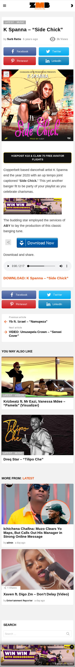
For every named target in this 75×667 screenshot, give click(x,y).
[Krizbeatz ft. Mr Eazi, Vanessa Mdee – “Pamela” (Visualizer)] (37, 377)
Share (6, 74)
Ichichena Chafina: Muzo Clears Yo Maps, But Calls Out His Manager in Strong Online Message (32, 532)
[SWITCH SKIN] (71, 6)
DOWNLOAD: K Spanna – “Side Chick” (35, 278)
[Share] (37, 242)
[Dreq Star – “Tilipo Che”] (37, 435)
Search (68, 634)
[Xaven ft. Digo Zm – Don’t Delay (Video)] (37, 569)
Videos (19, 395)
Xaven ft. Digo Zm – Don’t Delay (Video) (36, 594)
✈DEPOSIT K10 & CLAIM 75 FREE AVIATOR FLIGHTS (37, 157)
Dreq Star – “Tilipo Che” (23, 459)
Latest (7, 395)
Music (19, 453)
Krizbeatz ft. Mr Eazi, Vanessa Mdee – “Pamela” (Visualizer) (34, 403)
